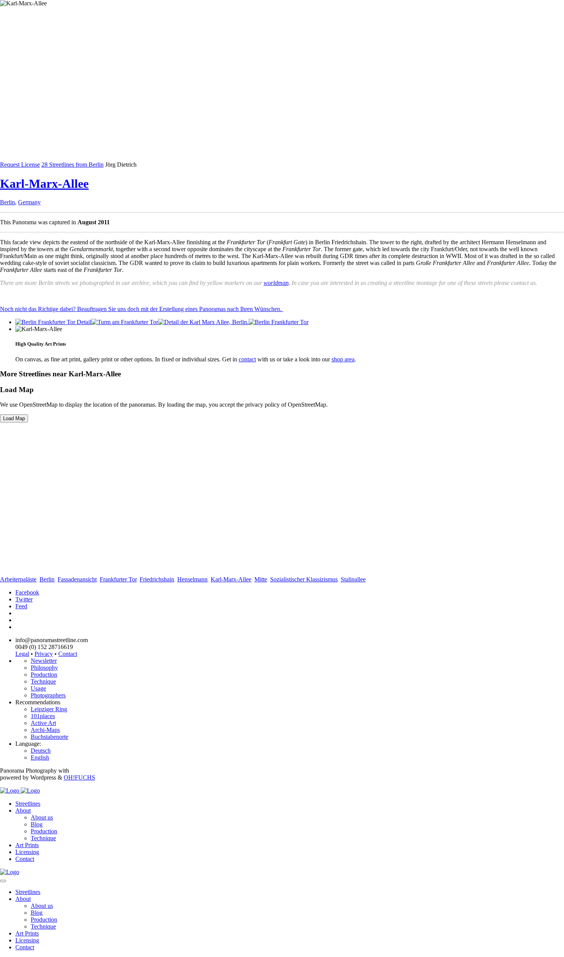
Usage (38, 688)
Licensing (27, 852)
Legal (22, 654)
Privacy (44, 654)
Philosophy (44, 667)
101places (43, 716)
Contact (67, 654)
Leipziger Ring (49, 709)
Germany (29, 202)
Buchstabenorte (49, 736)
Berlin (7, 202)
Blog (37, 824)
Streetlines (27, 803)
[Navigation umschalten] (3, 881)
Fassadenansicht (77, 579)
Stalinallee (353, 579)
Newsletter (44, 660)
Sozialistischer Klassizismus (304, 579)
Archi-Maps (45, 730)
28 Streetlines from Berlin (72, 164)
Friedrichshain (157, 579)
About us (42, 817)
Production (44, 674)
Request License (20, 164)
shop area (343, 359)
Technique (43, 681)
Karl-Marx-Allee (44, 183)
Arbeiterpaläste (18, 579)
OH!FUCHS (79, 777)
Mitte (260, 579)
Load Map (14, 418)
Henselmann (192, 579)
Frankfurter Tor (118, 579)
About (23, 810)
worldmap (276, 283)
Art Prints (27, 845)
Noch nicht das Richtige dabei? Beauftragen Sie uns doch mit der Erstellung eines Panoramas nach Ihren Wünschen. (141, 309)
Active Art (43, 723)
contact (247, 359)
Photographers (48, 695)
